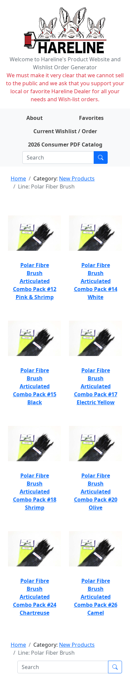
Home (18, 178)
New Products (77, 178)
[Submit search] (101, 157)
